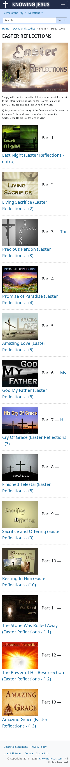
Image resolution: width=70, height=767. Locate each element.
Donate (28, 753)
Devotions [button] (34, 12)
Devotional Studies (24, 28)
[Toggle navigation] (63, 4)
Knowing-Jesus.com (50, 758)
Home (5, 28)
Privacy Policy (38, 746)
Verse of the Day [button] (14, 12)
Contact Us (42, 753)
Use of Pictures (13, 753)
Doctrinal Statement (16, 746)
